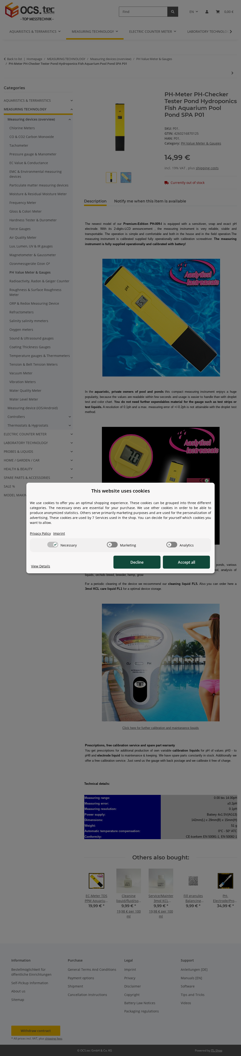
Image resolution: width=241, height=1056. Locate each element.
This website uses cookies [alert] (120, 491)
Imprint (59, 533)
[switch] (52, 544)
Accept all (186, 562)
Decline (137, 562)
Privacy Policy (40, 533)
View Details (40, 566)
